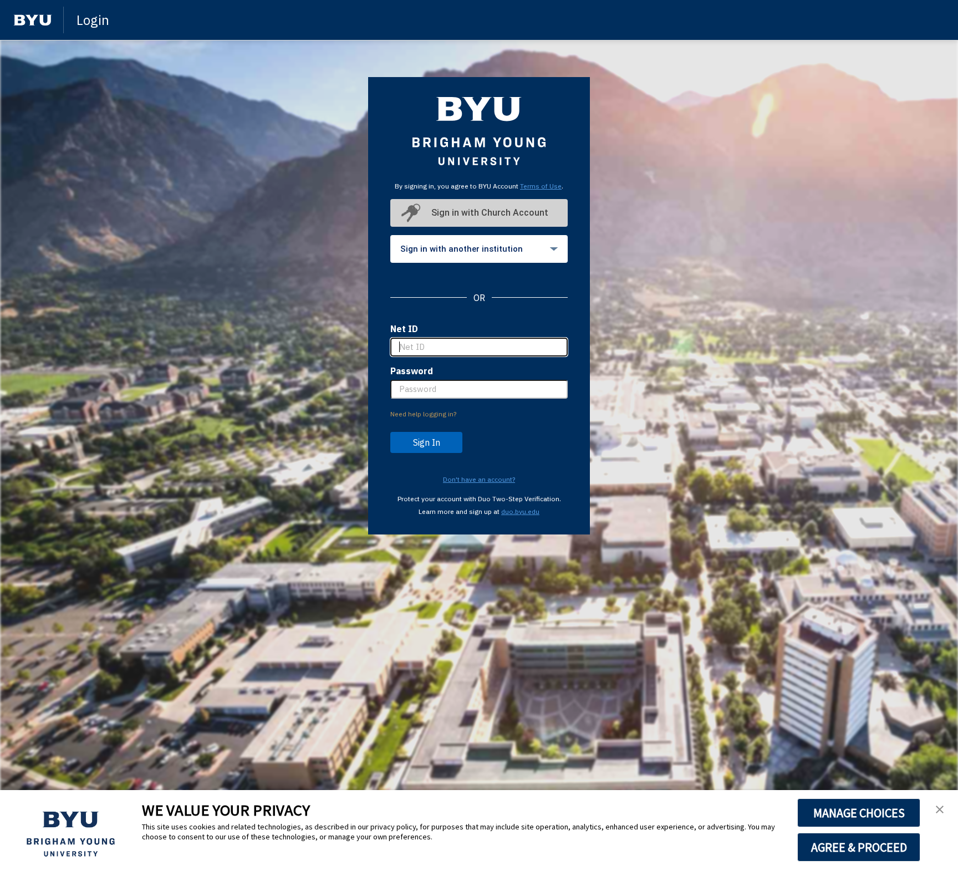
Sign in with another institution (461, 249)
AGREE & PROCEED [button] (859, 847)
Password (411, 370)
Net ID (404, 328)
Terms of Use (541, 186)
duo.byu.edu (520, 511)
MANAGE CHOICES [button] (859, 813)
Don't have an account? (479, 479)
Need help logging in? (423, 414)
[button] (940, 810)
